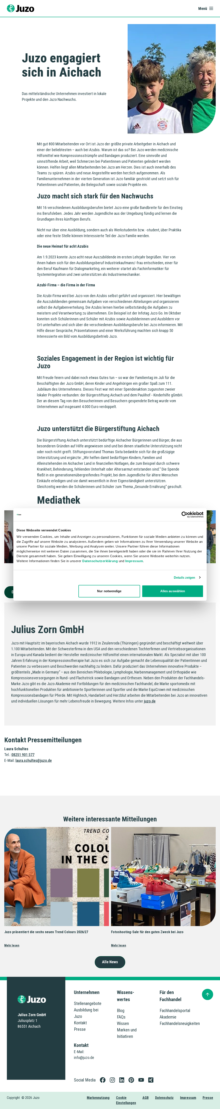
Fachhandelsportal (175, 1010)
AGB (145, 1098)
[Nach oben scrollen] (207, 994)
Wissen (123, 1023)
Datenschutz (164, 1098)
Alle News (110, 962)
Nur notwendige (109, 591)
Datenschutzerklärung (100, 561)
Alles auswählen (172, 591)
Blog (120, 1010)
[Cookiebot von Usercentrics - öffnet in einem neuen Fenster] (184, 514)
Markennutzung (98, 1098)
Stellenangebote (87, 1003)
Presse (80, 1029)
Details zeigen (184, 577)
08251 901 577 (22, 754)
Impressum (134, 561)
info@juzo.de (84, 1057)
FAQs (121, 1017)
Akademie (168, 1017)
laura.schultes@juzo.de (33, 760)
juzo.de (150, 701)
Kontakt (80, 1022)
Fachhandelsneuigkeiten (180, 1023)
